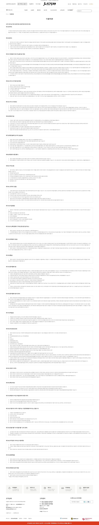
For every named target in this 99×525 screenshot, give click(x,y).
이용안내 (30, 518)
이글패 (25, 10)
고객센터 (25, 518)
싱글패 (32, 10)
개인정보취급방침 (14, 518)
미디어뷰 (38, 4)
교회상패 (62, 10)
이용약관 (20, 518)
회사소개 (7, 518)
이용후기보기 (8, 512)
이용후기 (31, 4)
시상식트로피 (53, 10)
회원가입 (74, 4)
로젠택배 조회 (16, 512)
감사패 (45, 10)
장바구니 (80, 4)
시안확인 (91, 4)
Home (7, 14)
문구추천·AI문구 (22, 4)
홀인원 (39, 10)
